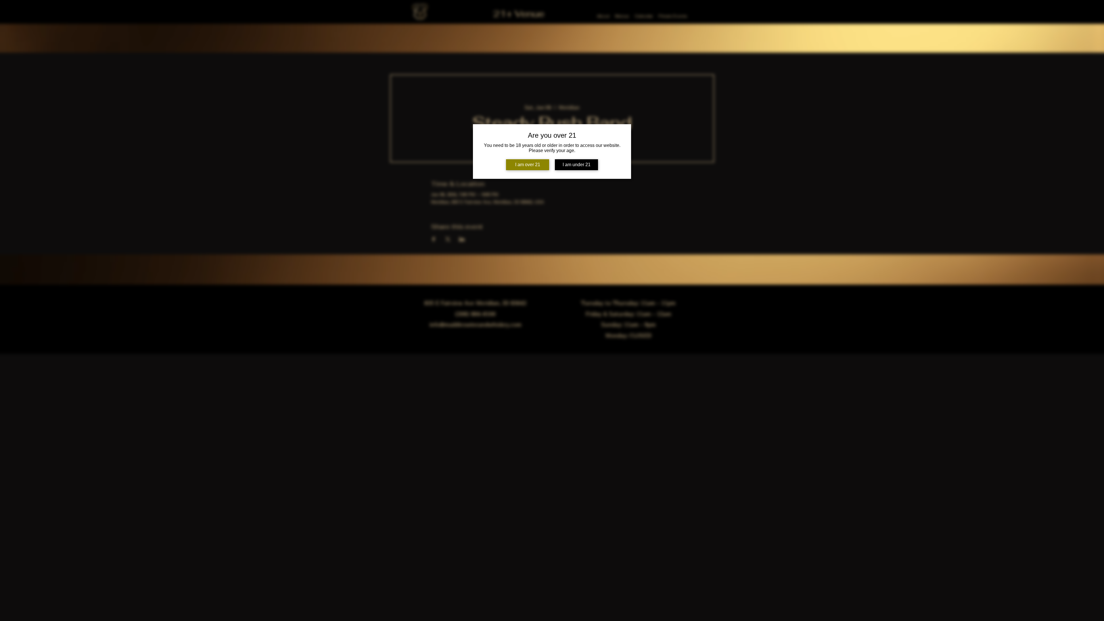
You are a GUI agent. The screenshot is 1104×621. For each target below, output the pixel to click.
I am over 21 (527, 164)
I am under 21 (577, 164)
